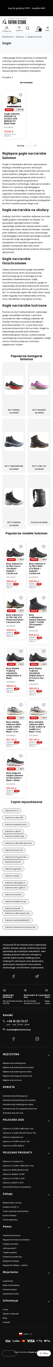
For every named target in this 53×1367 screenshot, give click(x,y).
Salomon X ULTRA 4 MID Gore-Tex (18, 1165)
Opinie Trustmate (11, 1313)
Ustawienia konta (11, 1293)
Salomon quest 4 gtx (14, 836)
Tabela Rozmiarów (11, 1235)
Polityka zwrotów (11, 1244)
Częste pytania (10, 1252)
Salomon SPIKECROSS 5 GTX (16, 1170)
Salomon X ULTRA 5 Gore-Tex (16, 1141)
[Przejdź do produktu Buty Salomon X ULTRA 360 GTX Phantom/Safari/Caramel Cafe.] (15, 604)
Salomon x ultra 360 (14, 817)
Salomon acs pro (13, 862)
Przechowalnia (10, 1289)
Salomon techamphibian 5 (17, 920)
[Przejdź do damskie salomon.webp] (39, 386)
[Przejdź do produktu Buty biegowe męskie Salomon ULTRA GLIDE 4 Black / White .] (15, 762)
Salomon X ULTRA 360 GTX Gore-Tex (19, 1133)
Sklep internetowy (25, 1352)
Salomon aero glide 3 (15, 887)
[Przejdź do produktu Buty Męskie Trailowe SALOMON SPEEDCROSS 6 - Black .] (15, 657)
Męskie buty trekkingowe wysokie (18, 1067)
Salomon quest (12, 875)
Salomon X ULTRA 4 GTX (13, 1178)
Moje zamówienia (11, 1285)
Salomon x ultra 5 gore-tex (17, 913)
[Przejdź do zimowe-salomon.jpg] (13, 498)
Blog (5, 1318)
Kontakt (6, 1322)
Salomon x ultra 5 (13, 831)
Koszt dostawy (9, 1215)
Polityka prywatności (12, 1256)
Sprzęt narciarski (34, 37)
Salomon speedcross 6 (16, 824)
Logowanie (8, 1281)
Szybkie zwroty (10, 1207)
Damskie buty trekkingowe (15, 1096)
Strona (20, 145)
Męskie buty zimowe (12, 1080)
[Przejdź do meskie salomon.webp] (13, 386)
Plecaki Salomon (39, 522)
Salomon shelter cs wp (15, 901)
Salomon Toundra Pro (13, 1161)
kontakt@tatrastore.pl (19, 1029)
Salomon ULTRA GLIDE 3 (13, 1145)
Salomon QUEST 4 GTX (13, 1182)
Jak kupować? (9, 1248)
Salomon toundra (13, 894)
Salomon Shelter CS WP (14, 1174)
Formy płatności (10, 1219)
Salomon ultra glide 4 (15, 882)
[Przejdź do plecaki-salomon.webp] (39, 498)
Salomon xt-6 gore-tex (15, 857)
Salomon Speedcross (13, 1137)
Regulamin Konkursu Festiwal (16, 1239)
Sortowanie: (26, 82)
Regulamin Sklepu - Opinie (15, 1265)
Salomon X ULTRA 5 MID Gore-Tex (18, 1128)
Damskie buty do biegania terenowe (20, 1108)
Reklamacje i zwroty (12, 1202)
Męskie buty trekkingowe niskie (17, 1071)
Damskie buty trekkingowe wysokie (19, 1100)
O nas (5, 1309)
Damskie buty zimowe (13, 1113)
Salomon (20, 37)
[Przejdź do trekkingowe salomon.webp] (13, 442)
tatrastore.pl (7, 37)
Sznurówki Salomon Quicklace (17, 1187)
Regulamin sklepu (11, 1261)
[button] (20, 95)
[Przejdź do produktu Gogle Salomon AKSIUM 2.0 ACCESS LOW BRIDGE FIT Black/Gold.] (14, 102)
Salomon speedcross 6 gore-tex (20, 927)
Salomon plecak (12, 908)
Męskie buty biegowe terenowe (17, 1076)
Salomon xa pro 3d (14, 850)
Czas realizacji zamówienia (16, 1211)
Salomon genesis (13, 869)
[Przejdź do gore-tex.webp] (39, 442)
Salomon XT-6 (11, 810)
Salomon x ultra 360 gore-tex (18, 843)
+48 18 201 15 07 (17, 1021)
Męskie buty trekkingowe (14, 1063)
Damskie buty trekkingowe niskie (18, 1104)
